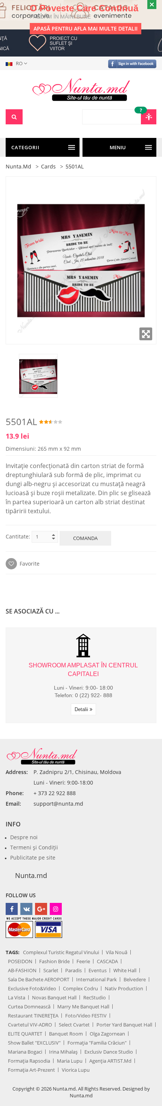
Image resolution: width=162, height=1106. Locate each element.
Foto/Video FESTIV (86, 1015)
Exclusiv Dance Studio (108, 1051)
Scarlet (50, 970)
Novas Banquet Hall (54, 997)
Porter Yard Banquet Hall (124, 1024)
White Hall (124, 970)
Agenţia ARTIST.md (110, 1060)
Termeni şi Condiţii (34, 847)
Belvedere (135, 979)
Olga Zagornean (107, 1033)
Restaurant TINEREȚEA (33, 1015)
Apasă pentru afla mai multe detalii (86, 28)
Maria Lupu (70, 1060)
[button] (18, 63)
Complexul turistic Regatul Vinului (61, 952)
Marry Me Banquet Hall (83, 1006)
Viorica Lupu (76, 1069)
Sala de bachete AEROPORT (38, 979)
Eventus (98, 970)
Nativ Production (124, 988)
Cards (48, 166)
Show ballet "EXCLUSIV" (34, 1042)
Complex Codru (80, 988)
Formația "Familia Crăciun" (97, 1042)
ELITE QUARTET (25, 1033)
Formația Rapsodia (29, 1060)
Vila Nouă (116, 952)
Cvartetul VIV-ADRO (30, 1024)
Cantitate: (18, 536)
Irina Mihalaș (63, 1051)
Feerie (83, 961)
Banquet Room (66, 1033)
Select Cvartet (74, 1024)
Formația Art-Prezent (31, 1069)
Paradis (73, 970)
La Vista (16, 997)
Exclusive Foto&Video (32, 988)
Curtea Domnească (29, 1006)
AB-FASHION (22, 970)
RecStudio (94, 997)
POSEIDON (20, 961)
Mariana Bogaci (25, 1051)
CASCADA (107, 961)
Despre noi (24, 837)
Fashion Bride (54, 961)
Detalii (82, 709)
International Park (96, 979)
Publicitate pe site (32, 857)
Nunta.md (18, 166)
